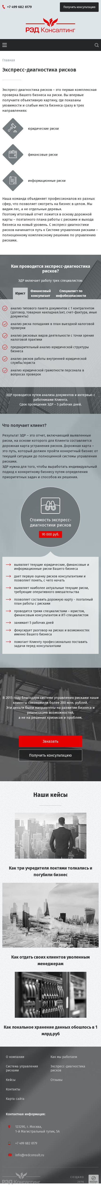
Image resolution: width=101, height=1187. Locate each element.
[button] (4, 45)
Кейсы (11, 1080)
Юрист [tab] (20, 293)
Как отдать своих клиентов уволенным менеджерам (50, 960)
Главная (8, 60)
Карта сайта (15, 1099)
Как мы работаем (63, 1057)
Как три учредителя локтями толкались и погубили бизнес (50, 871)
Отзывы (56, 1080)
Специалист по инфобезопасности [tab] (71, 293)
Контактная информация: (25, 1114)
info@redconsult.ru (29, 1155)
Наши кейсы (50, 795)
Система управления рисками (22, 1068)
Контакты (13, 1089)
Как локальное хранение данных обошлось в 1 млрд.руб (50, 1030)
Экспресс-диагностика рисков (67, 1068)
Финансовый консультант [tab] (41, 293)
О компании (15, 1057)
